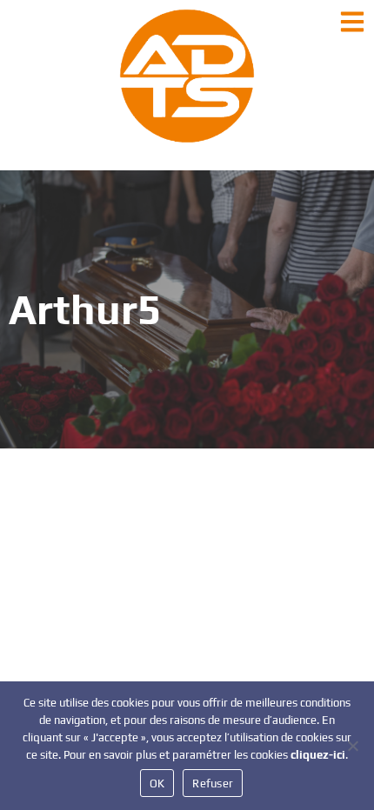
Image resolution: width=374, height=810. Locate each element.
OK (157, 783)
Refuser (212, 783)
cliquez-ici (318, 754)
